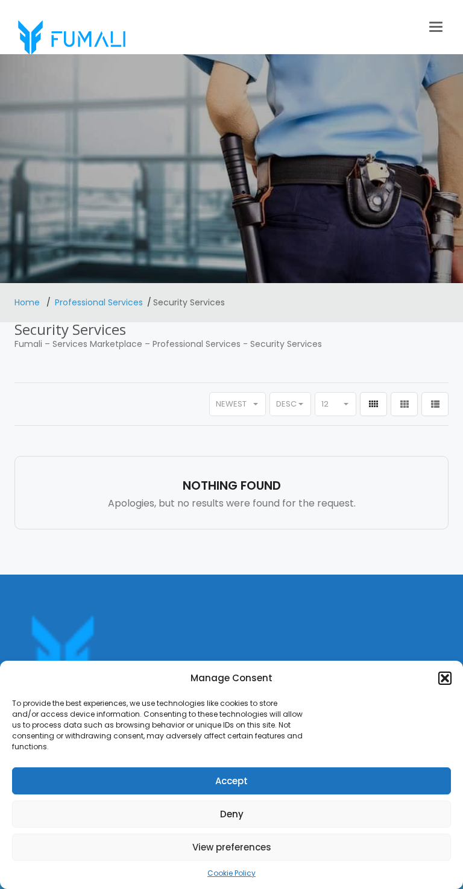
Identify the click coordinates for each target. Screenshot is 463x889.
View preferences (231, 847)
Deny (232, 814)
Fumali (28, 344)
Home (28, 302)
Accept (231, 781)
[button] (445, 678)
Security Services (286, 344)
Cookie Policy (231, 873)
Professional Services (99, 302)
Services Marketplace (97, 344)
